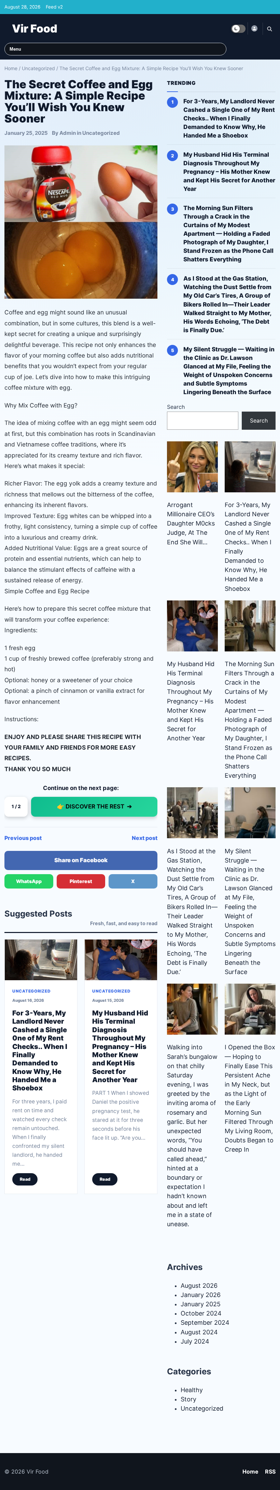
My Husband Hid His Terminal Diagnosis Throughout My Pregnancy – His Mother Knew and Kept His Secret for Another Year (120, 1046)
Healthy (192, 1390)
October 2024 (201, 1313)
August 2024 (199, 1332)
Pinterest (81, 881)
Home (10, 68)
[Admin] (254, 28)
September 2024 (205, 1322)
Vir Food (34, 28)
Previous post (23, 837)
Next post (144, 837)
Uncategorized (38, 68)
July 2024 (195, 1341)
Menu (15, 49)
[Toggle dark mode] (238, 29)
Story (188, 1399)
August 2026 (199, 1285)
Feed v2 (54, 7)
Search (176, 406)
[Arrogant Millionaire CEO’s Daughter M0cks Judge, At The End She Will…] (192, 466)
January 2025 (201, 1304)
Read (25, 1179)
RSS (270, 1471)
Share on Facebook (81, 860)
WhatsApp (29, 881)
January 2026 (201, 1294)
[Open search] (269, 29)
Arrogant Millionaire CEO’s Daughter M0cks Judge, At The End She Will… (191, 523)
